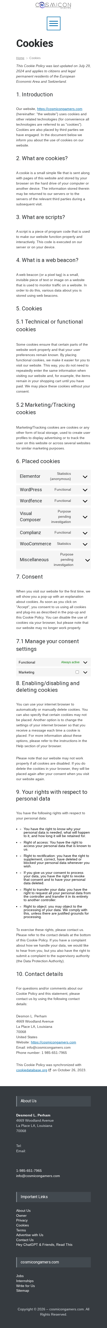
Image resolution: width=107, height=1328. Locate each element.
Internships (25, 1281)
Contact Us (25, 1240)
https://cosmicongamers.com (59, 109)
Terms (21, 1230)
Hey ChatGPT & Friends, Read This (44, 1245)
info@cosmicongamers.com (38, 1176)
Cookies (22, 1225)
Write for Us (25, 1286)
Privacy (22, 1220)
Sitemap (22, 1290)
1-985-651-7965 (29, 1171)
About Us (23, 1211)
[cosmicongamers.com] (53, 8)
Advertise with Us (29, 1235)
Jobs (20, 1276)
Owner (21, 1215)
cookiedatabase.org (31, 1070)
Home (20, 58)
